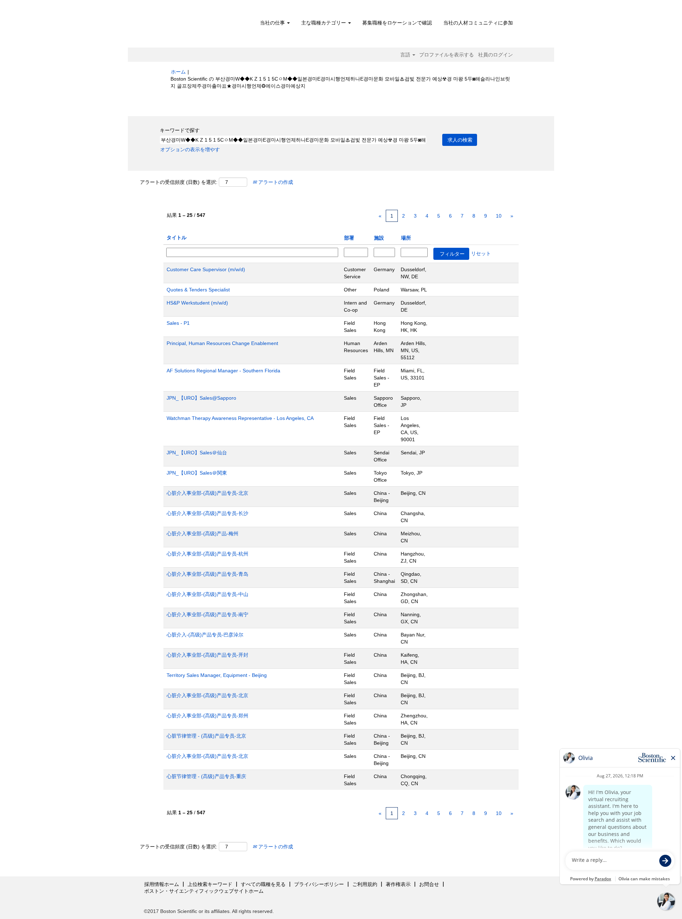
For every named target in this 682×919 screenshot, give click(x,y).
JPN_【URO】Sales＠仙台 (197, 452)
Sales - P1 (178, 323)
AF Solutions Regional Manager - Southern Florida (223, 370)
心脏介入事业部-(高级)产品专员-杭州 (207, 554)
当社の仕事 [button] (273, 23)
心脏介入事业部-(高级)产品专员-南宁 (207, 614)
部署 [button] (349, 238)
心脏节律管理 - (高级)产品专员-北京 (206, 736)
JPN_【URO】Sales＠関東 (197, 473)
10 (499, 216)
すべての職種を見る (263, 884)
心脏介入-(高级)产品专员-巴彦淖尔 (205, 635)
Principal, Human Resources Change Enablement (222, 343)
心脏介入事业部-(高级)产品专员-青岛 (207, 574)
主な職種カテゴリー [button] (324, 23)
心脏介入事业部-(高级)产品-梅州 (202, 533)
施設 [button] (379, 238)
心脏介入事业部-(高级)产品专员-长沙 (207, 513)
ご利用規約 (364, 884)
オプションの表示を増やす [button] (190, 149)
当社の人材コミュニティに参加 (478, 23)
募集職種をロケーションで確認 (397, 23)
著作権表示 (398, 884)
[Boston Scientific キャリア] (211, 25)
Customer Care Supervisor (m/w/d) (206, 269)
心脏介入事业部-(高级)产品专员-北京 (207, 493)
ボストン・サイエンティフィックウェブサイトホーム (204, 891)
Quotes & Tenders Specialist (198, 289)
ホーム (178, 72)
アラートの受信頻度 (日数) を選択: (178, 182)
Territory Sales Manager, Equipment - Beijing (217, 675)
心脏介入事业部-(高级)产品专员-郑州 (207, 715)
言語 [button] (406, 55)
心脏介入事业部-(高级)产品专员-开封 (207, 655)
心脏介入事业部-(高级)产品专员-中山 (207, 594)
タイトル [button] (176, 237)
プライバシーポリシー (319, 884)
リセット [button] (481, 253)
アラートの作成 (275, 182)
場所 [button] (406, 238)
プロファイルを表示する (446, 55)
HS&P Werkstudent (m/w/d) (197, 303)
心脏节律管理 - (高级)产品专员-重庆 (206, 776)
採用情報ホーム (161, 884)
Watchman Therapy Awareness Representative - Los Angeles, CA (240, 418)
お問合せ (429, 884)
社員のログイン (495, 55)
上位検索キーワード (210, 884)
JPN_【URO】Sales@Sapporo (201, 398)
